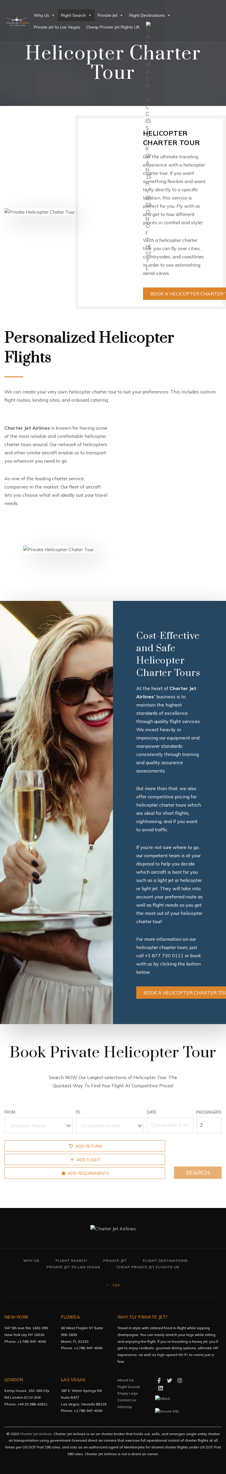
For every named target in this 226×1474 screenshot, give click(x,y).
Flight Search (73, 15)
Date (151, 1112)
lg (153, 27)
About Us (125, 1380)
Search (198, 1172)
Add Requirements (88, 1173)
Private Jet (107, 15)
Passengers (209, 1112)
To (78, 1112)
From (9, 1112)
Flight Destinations (147, 15)
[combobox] (38, 1125)
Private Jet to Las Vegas (57, 27)
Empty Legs (127, 1393)
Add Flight (88, 1159)
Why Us (41, 15)
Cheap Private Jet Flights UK (112, 27)
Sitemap (124, 1407)
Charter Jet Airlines (36, 1434)
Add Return (88, 1146)
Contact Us (126, 1400)
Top (115, 1285)
